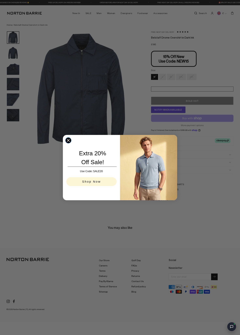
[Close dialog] (68, 140)
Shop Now (91, 181)
